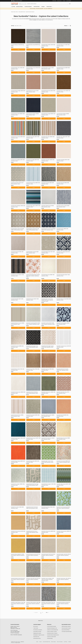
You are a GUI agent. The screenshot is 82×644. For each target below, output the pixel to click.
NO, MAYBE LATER (50, 331)
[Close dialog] (58, 309)
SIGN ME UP (50, 328)
